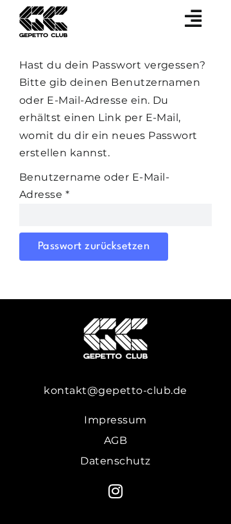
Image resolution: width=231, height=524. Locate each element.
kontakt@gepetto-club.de (115, 390)
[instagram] (115, 491)
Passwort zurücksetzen (94, 246)
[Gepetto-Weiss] (115, 323)
